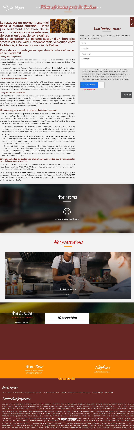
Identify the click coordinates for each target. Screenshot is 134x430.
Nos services (89, 7)
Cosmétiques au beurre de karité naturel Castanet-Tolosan (26, 404)
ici (128, 79)
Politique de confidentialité (93, 392)
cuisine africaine (27, 173)
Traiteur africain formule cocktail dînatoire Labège (73, 404)
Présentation (47, 7)
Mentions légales (75, 392)
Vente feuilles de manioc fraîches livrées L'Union (50, 409)
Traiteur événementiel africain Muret (79, 411)
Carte (56, 7)
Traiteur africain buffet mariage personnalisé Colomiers (66, 406)
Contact (98, 7)
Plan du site (109, 392)
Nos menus (63, 7)
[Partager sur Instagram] (64, 378)
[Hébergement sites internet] (68, 422)
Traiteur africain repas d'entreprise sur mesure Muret (94, 409)
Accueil (38, 7)
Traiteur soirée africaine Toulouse (106, 406)
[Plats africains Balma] (62, 26)
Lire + (68, 294)
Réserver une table (76, 7)
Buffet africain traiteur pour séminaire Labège (21, 406)
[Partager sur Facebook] (60, 378)
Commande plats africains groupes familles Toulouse (40, 411)
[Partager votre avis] (73, 378)
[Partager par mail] (69, 378)
